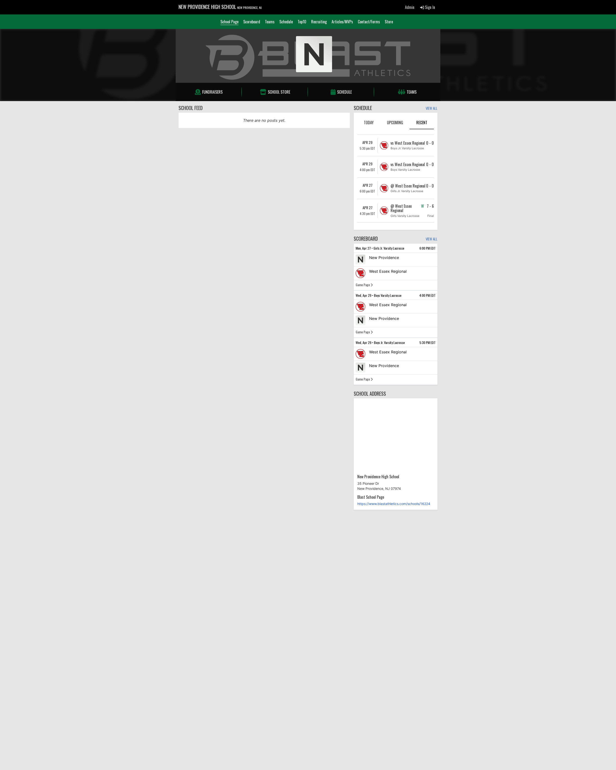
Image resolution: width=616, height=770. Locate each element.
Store (389, 22)
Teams (270, 22)
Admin (409, 7)
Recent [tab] (421, 122)
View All (431, 108)
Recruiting (319, 22)
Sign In (429, 7)
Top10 (302, 22)
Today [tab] (369, 122)
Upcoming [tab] (395, 122)
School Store (279, 92)
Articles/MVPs (342, 22)
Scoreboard (251, 22)
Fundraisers (212, 92)
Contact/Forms (369, 22)
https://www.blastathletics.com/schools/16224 (393, 504)
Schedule (286, 22)
